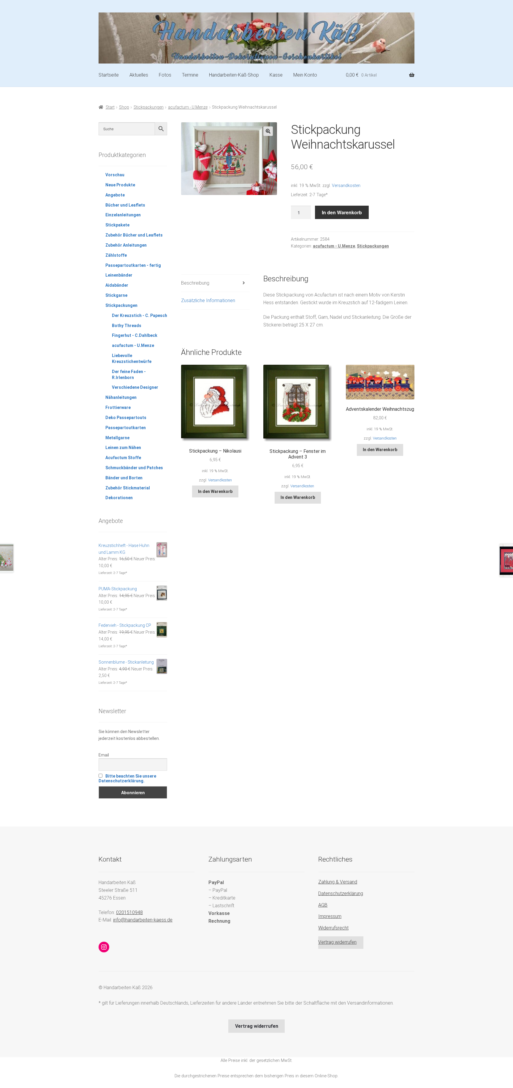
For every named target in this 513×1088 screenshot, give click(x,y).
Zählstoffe (116, 255)
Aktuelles (138, 75)
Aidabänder (116, 285)
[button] (268, 131)
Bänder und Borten (123, 477)
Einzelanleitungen (123, 214)
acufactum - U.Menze (188, 107)
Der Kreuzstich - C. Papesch (139, 315)
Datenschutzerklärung (340, 893)
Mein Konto (305, 75)
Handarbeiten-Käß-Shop (234, 75)
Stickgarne (116, 295)
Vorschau (114, 174)
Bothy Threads (126, 325)
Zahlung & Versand (337, 882)
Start (110, 107)
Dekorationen (119, 497)
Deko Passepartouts (125, 417)
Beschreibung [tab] (195, 283)
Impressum (329, 916)
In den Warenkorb (342, 212)
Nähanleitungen (121, 397)
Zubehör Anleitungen (126, 245)
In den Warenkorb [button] (215, 491)
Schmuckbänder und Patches (134, 467)
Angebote (115, 195)
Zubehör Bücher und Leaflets (134, 235)
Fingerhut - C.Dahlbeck (134, 335)
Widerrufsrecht (333, 928)
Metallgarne (117, 437)
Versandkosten (346, 185)
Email (104, 755)
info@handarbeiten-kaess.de (142, 920)
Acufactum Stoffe (123, 457)
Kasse (276, 75)
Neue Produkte (120, 185)
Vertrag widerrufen (337, 942)
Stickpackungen (149, 107)
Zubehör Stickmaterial (127, 488)
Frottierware (118, 407)
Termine (190, 75)
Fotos (165, 75)
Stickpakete (117, 225)
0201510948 (129, 912)
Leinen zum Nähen (123, 447)
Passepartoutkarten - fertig (133, 265)
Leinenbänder (118, 275)
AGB (322, 905)
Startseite (109, 75)
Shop (124, 107)
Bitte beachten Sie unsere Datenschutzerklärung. (127, 778)
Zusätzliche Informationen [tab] (208, 300)
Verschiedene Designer (135, 387)
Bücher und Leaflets (125, 205)
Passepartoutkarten (125, 427)
